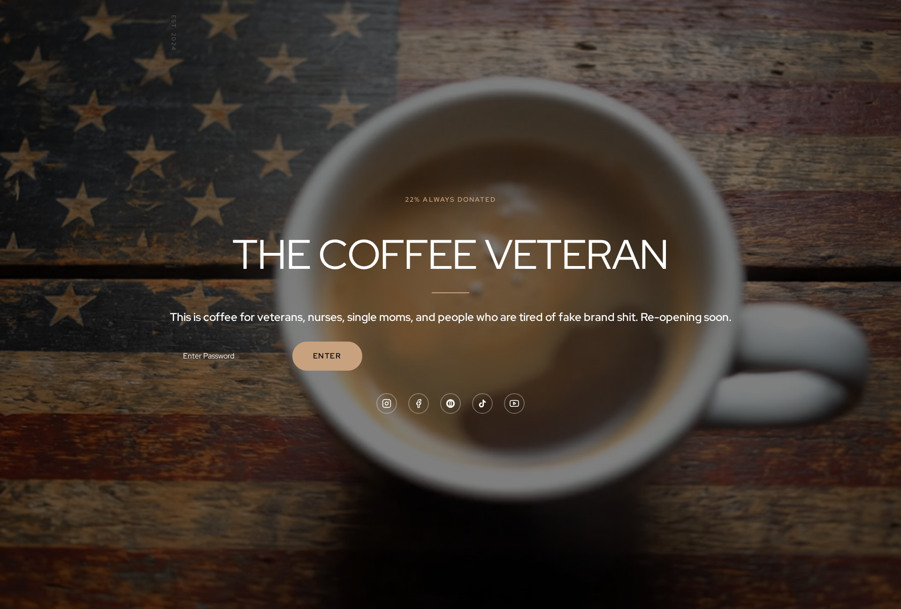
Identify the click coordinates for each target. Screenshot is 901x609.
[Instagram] (386, 403)
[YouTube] (514, 403)
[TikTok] (482, 403)
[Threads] (450, 403)
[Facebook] (418, 403)
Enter (327, 356)
